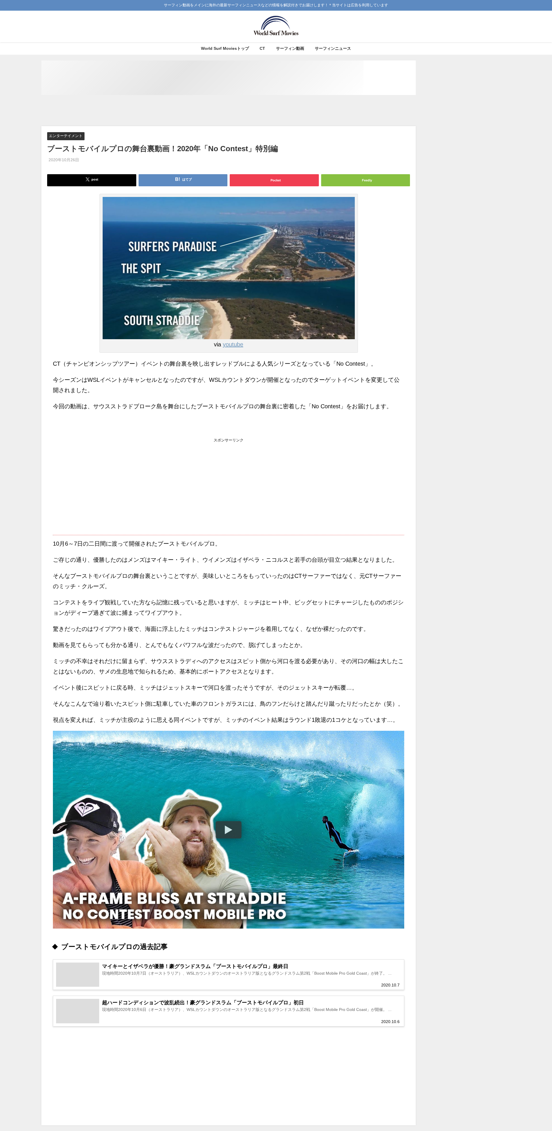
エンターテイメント (66, 136)
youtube (233, 344)
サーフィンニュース (333, 48)
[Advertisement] (228, 111)
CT (262, 48)
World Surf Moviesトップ (225, 48)
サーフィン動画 (290, 48)
